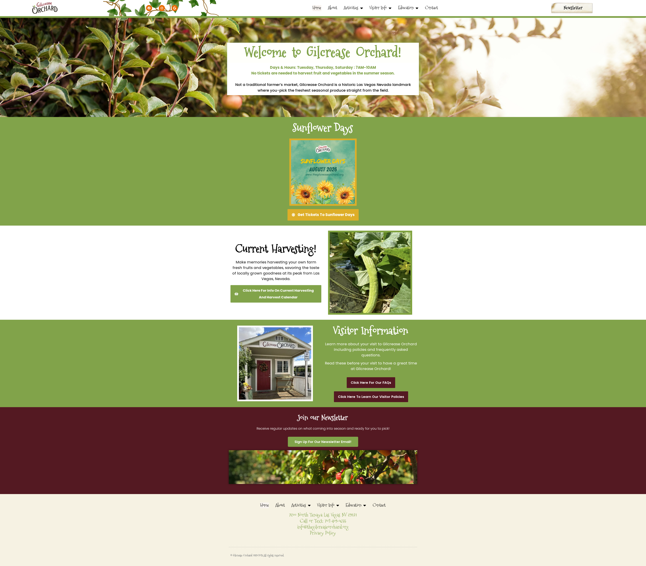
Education (406, 8)
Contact (431, 8)
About (332, 8)
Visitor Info (378, 8)
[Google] (175, 8)
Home (317, 8)
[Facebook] (149, 8)
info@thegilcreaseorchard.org (323, 527)
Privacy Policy (323, 533)
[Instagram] (162, 8)
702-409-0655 (335, 521)
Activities (351, 8)
